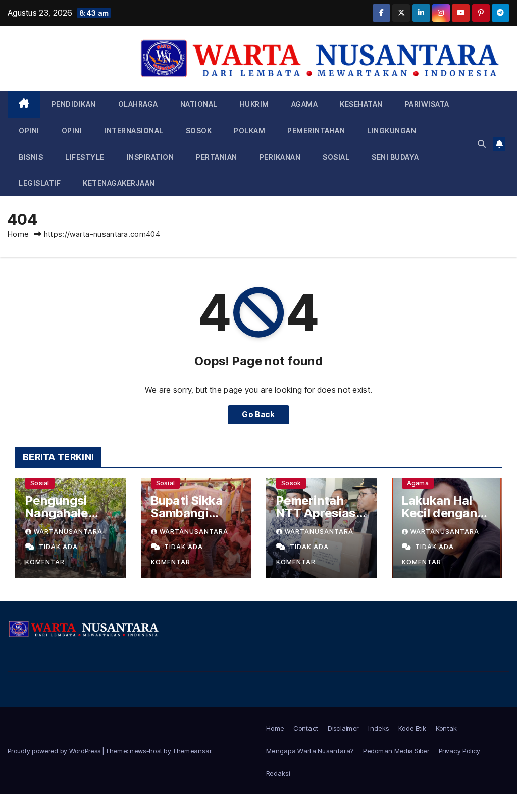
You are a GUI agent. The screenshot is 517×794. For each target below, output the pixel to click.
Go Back (258, 414)
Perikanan (280, 157)
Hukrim (254, 104)
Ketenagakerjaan (119, 183)
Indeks (378, 728)
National (199, 104)
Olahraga (138, 104)
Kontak (446, 728)
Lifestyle (85, 157)
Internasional (134, 130)
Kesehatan (361, 104)
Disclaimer (343, 728)
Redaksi (278, 773)
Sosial (336, 157)
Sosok (199, 130)
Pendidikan (73, 104)
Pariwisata (427, 104)
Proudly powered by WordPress (55, 751)
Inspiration (150, 157)
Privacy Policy (459, 751)
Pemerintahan (316, 130)
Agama (304, 104)
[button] (482, 144)
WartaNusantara (68, 531)
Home (18, 234)
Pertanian (216, 157)
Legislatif (40, 183)
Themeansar (192, 751)
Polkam (249, 130)
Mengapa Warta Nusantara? (309, 751)
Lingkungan (391, 130)
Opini (29, 130)
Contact (305, 728)
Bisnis (31, 157)
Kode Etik (412, 728)
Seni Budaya (395, 157)
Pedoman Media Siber (396, 751)
